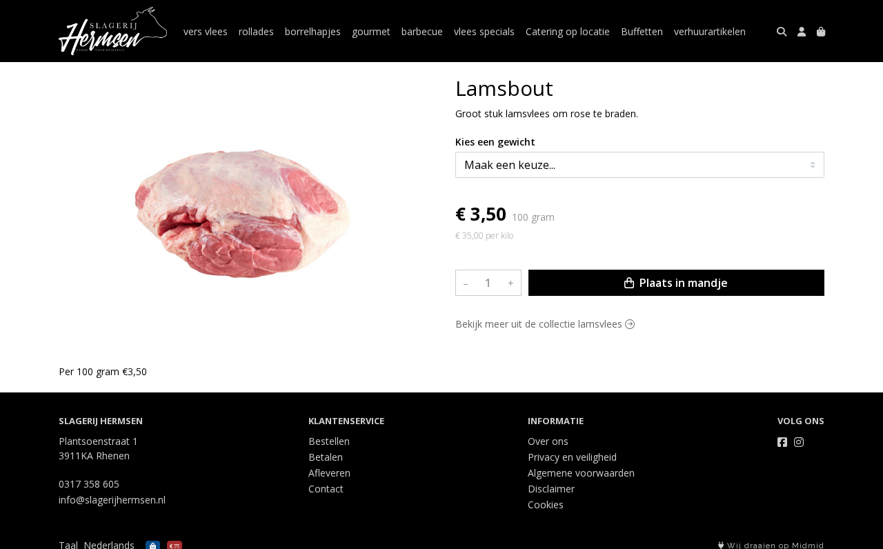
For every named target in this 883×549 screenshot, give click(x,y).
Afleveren (329, 472)
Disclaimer (551, 488)
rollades (256, 31)
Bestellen (329, 441)
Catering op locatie (568, 31)
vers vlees (205, 31)
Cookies (546, 504)
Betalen (325, 456)
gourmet (371, 31)
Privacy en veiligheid (572, 456)
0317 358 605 (89, 483)
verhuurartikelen (710, 31)
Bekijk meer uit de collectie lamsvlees (540, 324)
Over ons (548, 441)
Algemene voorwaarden (581, 472)
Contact (326, 488)
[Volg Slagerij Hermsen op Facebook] (782, 442)
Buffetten (642, 31)
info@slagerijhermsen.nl (112, 499)
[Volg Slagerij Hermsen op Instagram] (799, 442)
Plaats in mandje (682, 283)
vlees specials (484, 31)
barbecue (422, 31)
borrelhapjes (313, 31)
